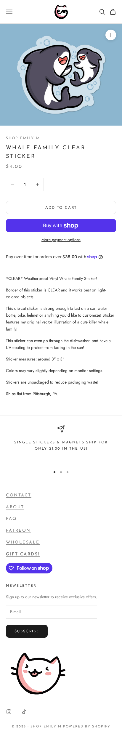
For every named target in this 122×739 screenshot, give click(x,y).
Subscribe (27, 631)
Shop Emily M (23, 138)
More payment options (61, 240)
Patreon (18, 530)
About (15, 507)
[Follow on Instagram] (9, 712)
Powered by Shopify (86, 726)
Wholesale (23, 542)
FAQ (11, 519)
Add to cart (61, 207)
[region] (61, 443)
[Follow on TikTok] (24, 712)
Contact (18, 495)
